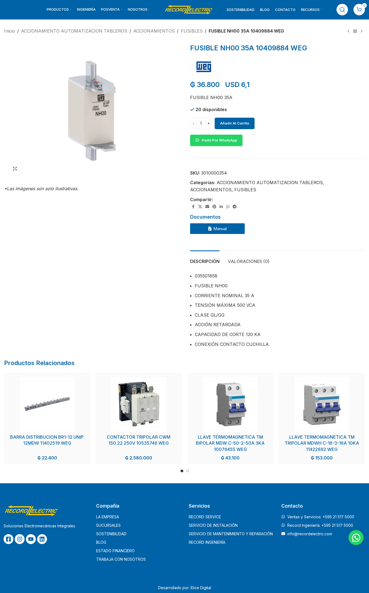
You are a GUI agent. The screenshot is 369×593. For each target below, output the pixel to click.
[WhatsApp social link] (228, 206)
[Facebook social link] (193, 206)
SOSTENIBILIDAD (111, 533)
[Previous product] (348, 31)
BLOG (101, 542)
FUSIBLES (192, 31)
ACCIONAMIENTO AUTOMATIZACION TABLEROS (74, 31)
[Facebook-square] (8, 539)
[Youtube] (31, 539)
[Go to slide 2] (187, 471)
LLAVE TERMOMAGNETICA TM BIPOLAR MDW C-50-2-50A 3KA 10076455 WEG (230, 443)
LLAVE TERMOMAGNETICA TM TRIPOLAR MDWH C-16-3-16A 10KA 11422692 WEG (322, 443)
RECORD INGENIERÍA (207, 542)
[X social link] (200, 206)
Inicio (9, 31)
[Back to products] (355, 31)
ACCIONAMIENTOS (154, 31)
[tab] (205, 258)
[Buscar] (342, 9)
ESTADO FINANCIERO (115, 550)
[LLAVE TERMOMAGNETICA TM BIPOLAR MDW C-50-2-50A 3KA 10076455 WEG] (230, 404)
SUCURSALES (108, 525)
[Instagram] (20, 539)
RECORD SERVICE (205, 516)
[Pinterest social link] (214, 206)
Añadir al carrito (234, 123)
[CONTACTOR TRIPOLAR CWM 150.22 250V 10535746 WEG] (139, 404)
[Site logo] (188, 9)
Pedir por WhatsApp (219, 140)
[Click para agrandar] (15, 168)
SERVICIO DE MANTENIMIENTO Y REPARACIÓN (231, 533)
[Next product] (361, 31)
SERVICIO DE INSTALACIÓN (213, 525)
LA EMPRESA (107, 516)
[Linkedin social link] (221, 206)
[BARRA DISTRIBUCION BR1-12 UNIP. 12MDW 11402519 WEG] (47, 404)
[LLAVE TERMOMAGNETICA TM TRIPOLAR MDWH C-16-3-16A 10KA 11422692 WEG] (322, 404)
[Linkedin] (42, 539)
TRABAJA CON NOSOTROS (121, 559)
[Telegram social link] (234, 206)
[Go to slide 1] (182, 471)
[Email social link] (207, 206)
